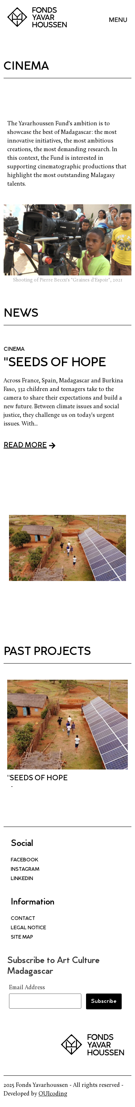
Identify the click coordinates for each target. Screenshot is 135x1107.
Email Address (27, 988)
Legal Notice (28, 928)
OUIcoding (53, 1094)
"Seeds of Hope (55, 363)
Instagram (25, 869)
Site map (22, 937)
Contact (23, 918)
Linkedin (22, 879)
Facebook (25, 860)
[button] (117, 16)
